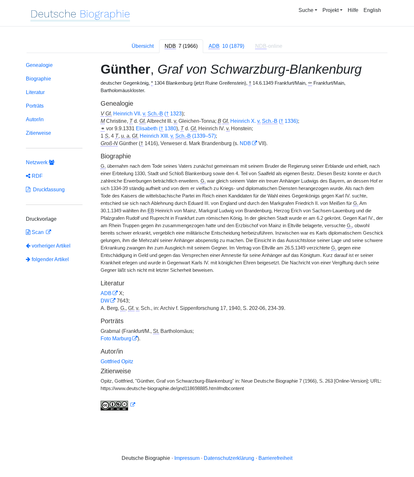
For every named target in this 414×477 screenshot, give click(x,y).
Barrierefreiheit (275, 458)
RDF (36, 176)
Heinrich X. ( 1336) (264, 121)
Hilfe (353, 10)
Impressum (187, 458)
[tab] (181, 46)
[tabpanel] (207, 237)
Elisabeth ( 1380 (156, 128)
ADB (106, 293)
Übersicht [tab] (143, 46)
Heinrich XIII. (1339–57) (178, 136)
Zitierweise (38, 133)
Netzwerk (37, 162)
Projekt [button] (330, 10)
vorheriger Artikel (51, 246)
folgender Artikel (49, 259)
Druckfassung (47, 189)
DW (105, 300)
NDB (245, 143)
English (372, 10)
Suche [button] (306, 10)
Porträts (35, 106)
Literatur (35, 92)
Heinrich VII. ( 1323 (147, 113)
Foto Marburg (116, 338)
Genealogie (39, 65)
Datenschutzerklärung (229, 458)
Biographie (38, 78)
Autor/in (35, 119)
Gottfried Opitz (117, 361)
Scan (37, 232)
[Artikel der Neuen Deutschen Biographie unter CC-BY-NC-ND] (118, 405)
